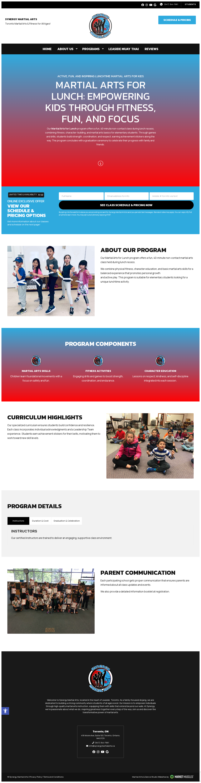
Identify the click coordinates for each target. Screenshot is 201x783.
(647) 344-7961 (171, 4)
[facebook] (142, 5)
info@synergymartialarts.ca (102, 746)
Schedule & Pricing (177, 20)
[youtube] (150, 5)
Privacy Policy (35, 777)
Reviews (151, 49)
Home (47, 49)
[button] (5, 711)
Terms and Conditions (53, 777)
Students (190, 4)
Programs (91, 49)
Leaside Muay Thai (123, 49)
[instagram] (147, 5)
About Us (65, 49)
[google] (155, 5)
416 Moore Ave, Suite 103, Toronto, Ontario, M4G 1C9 (100, 737)
